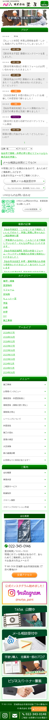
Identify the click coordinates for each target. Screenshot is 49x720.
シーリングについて (12, 419)
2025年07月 (9, 345)
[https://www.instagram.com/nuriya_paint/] (24, 593)
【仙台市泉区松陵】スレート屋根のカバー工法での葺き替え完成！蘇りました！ (23, 110)
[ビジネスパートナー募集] (24, 688)
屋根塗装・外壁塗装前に (14, 398)
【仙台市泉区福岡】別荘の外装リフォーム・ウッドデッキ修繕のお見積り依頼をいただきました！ (24, 253)
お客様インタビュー (12, 391)
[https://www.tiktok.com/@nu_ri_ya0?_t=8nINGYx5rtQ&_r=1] (24, 617)
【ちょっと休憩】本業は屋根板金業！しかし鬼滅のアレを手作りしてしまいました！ (23, 42)
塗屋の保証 (8, 439)
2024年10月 (9, 368)
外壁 (5, 311)
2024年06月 (9, 372)
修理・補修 (8, 280)
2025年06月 (9, 350)
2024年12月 (8, 363)
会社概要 (7, 472)
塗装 (5, 303)
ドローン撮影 (9, 500)
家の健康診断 (9, 453)
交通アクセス (24, 574)
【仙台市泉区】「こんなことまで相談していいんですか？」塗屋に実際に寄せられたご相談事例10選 (24, 232)
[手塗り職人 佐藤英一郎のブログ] (24, 664)
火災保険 (7, 446)
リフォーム (8, 289)
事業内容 (7, 479)
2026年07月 (9, 332)
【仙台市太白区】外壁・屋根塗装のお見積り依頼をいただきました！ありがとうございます (24, 264)
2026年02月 (9, 341)
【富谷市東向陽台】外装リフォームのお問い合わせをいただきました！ (23, 68)
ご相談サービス (10, 486)
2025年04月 (9, 359)
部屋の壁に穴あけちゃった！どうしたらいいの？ (23, 135)
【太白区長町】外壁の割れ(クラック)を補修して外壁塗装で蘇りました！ (23, 97)
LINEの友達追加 (31, 209)
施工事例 (7, 320)
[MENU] (44, 3)
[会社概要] (24, 531)
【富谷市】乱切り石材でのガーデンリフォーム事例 (23, 122)
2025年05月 (9, 354)
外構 (5, 307)
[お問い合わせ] (24, 640)
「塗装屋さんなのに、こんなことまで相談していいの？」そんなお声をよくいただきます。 (24, 243)
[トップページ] (20, 4)
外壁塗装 (7, 425)
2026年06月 (9, 337)
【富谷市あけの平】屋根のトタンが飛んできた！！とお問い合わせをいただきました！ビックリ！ (23, 82)
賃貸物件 (7, 285)
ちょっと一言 (9, 298)
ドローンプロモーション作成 (16, 507)
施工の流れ (8, 432)
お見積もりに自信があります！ (17, 460)
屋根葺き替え (9, 412)
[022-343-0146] (34, 715)
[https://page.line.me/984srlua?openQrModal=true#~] (8, 206)
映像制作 (7, 493)
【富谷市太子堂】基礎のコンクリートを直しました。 (23, 55)
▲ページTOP (39, 709)
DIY (5, 316)
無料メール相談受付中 (23, 181)
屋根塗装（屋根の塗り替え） (16, 405)
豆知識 (6, 294)
